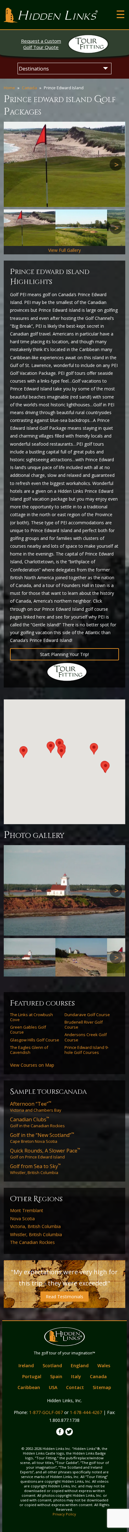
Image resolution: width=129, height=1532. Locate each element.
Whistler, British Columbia (35, 1169)
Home (9, 88)
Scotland (52, 1365)
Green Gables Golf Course (28, 1030)
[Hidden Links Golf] (51, 15)
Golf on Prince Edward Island (45, 1153)
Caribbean (29, 1387)
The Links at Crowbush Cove (31, 1017)
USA (53, 1387)
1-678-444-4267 (86, 1412)
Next (116, 164)
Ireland (26, 1365)
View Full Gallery (64, 250)
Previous (13, 164)
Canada (29, 88)
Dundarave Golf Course (87, 1014)
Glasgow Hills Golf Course (34, 1039)
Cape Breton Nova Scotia (42, 1138)
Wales (103, 1365)
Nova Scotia (22, 1218)
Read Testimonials (64, 1297)
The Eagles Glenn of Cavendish (29, 1050)
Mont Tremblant (26, 1210)
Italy (76, 1376)
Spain (56, 1376)
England (80, 1365)
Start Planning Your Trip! (64, 654)
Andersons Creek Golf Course (85, 1037)
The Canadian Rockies (32, 1242)
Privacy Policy (64, 1514)
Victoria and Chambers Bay (35, 1106)
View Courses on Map (32, 1065)
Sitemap (102, 1387)
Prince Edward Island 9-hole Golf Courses (86, 1050)
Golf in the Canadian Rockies (37, 1122)
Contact (75, 1387)
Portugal (31, 1376)
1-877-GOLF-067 (46, 1412)
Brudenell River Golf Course (83, 1025)
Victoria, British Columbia (35, 1226)
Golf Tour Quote (41, 44)
